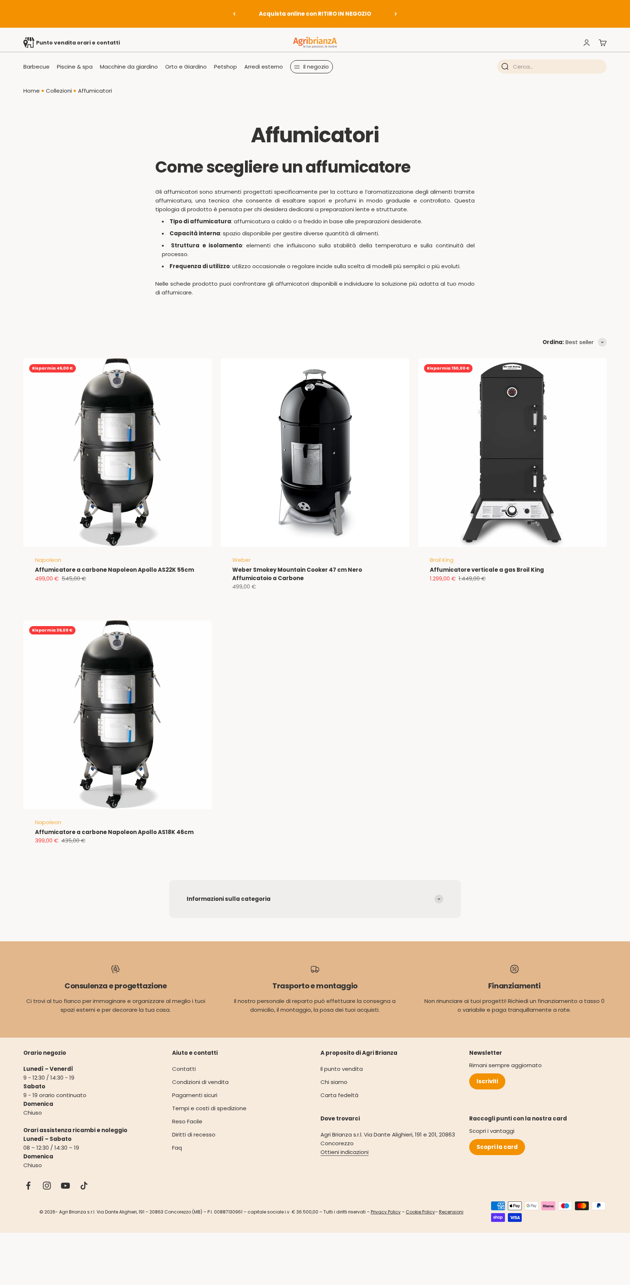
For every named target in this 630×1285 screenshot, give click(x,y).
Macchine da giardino (129, 66)
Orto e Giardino (186, 66)
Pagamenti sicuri (194, 1095)
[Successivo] (395, 14)
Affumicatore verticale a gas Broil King (487, 570)
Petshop (225, 66)
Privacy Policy (386, 1212)
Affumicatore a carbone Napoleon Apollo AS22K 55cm (114, 570)
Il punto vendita (341, 1069)
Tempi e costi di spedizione (209, 1108)
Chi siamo (333, 1082)
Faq (177, 1147)
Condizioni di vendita (200, 1082)
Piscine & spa (75, 66)
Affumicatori (95, 90)
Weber (241, 560)
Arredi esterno (263, 66)
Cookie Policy (420, 1212)
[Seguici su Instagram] (47, 1186)
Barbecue (36, 66)
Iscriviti (487, 1081)
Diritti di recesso (193, 1134)
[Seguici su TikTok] (84, 1186)
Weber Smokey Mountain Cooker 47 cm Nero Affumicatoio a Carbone (297, 574)
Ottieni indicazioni (344, 1152)
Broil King (442, 560)
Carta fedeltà (339, 1095)
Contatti (184, 1069)
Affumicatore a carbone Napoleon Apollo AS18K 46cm (114, 832)
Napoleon (48, 560)
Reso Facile (187, 1121)
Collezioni (59, 90)
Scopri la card (497, 1147)
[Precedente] (234, 14)
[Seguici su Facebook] (28, 1186)
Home (31, 90)
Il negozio (316, 66)
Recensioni (451, 1212)
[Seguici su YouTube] (65, 1186)
